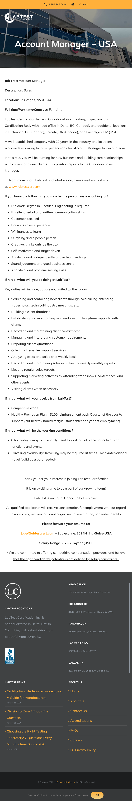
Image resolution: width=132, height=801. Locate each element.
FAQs (74, 730)
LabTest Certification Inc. (65, 782)
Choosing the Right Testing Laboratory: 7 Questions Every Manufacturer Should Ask (29, 737)
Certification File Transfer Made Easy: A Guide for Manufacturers (34, 694)
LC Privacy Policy (83, 750)
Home (74, 691)
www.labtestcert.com (25, 187)
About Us (77, 701)
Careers (76, 740)
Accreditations (81, 721)
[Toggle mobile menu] (125, 23)
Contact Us (78, 711)
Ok (97, 795)
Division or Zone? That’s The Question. (27, 714)
